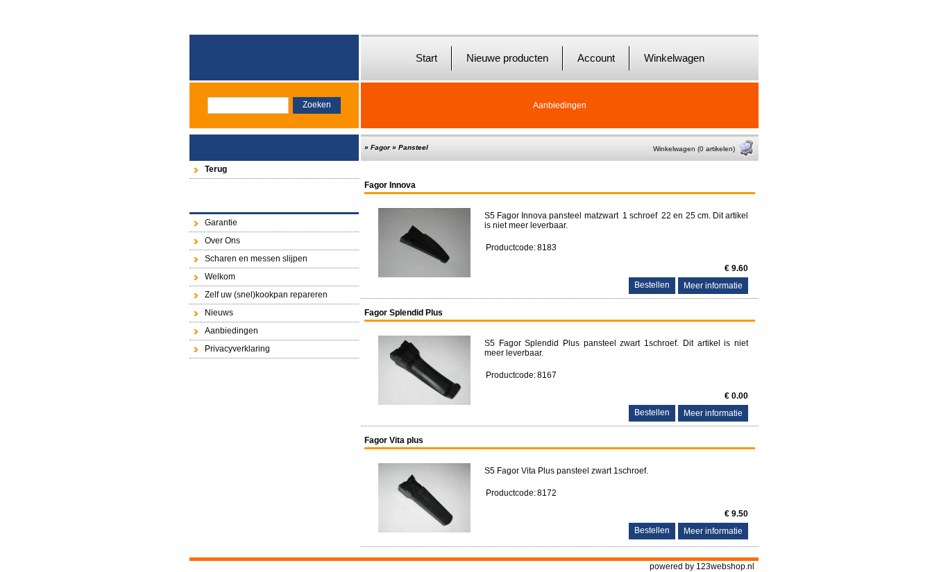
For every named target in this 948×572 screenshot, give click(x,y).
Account (596, 58)
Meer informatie (713, 286)
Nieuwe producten (507, 58)
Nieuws (219, 313)
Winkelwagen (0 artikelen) (694, 149)
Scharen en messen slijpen (256, 258)
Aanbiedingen (559, 105)
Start (426, 58)
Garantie (221, 222)
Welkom (220, 276)
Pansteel (413, 147)
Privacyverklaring (237, 349)
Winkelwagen (674, 58)
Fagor (380, 147)
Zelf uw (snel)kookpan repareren (266, 295)
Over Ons (222, 240)
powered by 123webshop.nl (702, 566)
